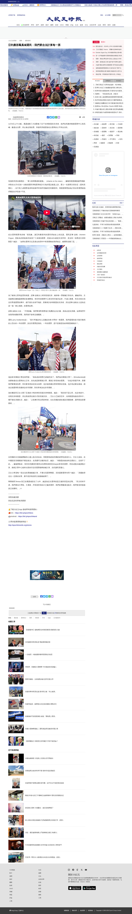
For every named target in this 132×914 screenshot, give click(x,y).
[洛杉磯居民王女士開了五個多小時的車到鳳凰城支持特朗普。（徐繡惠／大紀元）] (47, 428)
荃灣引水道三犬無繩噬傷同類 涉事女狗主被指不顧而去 (109, 88)
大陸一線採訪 (101, 274)
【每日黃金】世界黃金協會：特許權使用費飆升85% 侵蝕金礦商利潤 (109, 85)
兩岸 (47, 25)
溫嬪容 (102, 143)
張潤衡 (110, 135)
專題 (10, 894)
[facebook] (73, 869)
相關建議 (66, 910)
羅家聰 (120, 128)
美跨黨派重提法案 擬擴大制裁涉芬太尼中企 (109, 71)
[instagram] (68, 869)
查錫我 (110, 143)
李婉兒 (104, 139)
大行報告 (99, 269)
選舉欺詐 (23, 618)
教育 (109, 25)
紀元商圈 (107, 15)
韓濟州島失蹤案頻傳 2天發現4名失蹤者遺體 (109, 91)
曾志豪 (96, 124)
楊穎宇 (112, 131)
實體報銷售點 (21, 15)
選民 (30, 618)
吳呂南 (112, 128)
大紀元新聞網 (12, 40)
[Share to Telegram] (53, 117)
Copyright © (99, 910)
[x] (81, 869)
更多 (117, 143)
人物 (10, 901)
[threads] (77, 869)
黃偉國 (96, 131)
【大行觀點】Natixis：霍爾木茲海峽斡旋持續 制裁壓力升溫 (109, 49)
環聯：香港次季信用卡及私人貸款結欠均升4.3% (108, 59)
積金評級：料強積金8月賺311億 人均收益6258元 (108, 74)
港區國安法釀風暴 (102, 272)
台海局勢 (99, 255)
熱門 (37, 25)
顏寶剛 (104, 131)
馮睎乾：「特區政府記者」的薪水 (106, 94)
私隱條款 (90, 910)
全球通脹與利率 (101, 253)
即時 (32, 25)
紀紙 (99, 25)
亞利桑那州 (57, 618)
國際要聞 (28, 40)
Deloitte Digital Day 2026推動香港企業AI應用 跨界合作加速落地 (109, 53)
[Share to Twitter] (51, 117)
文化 (86, 25)
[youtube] (85, 869)
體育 (104, 25)
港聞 (42, 25)
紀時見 (99, 250)
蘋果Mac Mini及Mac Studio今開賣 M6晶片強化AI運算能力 (109, 106)
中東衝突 (99, 261)
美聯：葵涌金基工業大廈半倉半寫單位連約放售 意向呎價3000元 (109, 62)
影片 (10, 873)
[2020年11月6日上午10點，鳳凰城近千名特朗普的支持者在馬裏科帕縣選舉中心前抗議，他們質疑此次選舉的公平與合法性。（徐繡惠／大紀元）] (46, 78)
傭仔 (103, 135)
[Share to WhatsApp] (56, 117)
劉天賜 (112, 124)
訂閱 (55, 613)
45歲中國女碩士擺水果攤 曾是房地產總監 (109, 109)
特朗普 (37, 618)
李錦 (117, 135)
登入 (44, 613)
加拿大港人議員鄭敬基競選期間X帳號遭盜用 (109, 97)
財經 (56, 25)
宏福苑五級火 (101, 280)
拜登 (43, 618)
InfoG (62, 25)
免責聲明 (82, 910)
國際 (51, 25)
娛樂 (113, 25)
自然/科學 (93, 25)
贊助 (101, 15)
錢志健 (96, 128)
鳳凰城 (16, 618)
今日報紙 (12, 870)
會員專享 (26, 25)
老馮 (120, 139)
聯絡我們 (74, 910)
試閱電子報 (11, 15)
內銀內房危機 (101, 266)
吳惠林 (96, 139)
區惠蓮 (96, 147)
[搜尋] (123, 15)
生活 (76, 25)
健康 (81, 25)
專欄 (67, 25)
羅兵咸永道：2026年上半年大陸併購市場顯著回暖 (109, 46)
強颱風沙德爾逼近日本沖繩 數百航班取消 (109, 103)
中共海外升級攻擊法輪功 (104, 277)
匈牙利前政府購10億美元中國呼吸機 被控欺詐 (109, 100)
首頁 (18, 25)
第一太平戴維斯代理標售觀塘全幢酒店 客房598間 (109, 56)
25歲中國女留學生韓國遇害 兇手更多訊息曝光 (109, 65)
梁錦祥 (104, 128)
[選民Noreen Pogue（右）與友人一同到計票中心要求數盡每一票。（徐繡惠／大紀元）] (47, 267)
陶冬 (95, 143)
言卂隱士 (113, 139)
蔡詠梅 (120, 131)
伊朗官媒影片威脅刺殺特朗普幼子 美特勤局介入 (109, 113)
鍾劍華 (104, 124)
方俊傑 (120, 124)
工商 (39, 898)
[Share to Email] (59, 117)
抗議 (49, 618)
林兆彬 (96, 135)
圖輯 (39, 894)
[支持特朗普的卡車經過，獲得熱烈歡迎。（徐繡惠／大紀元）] (47, 152)
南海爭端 (99, 258)
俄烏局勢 (99, 264)
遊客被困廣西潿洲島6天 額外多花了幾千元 (108, 68)
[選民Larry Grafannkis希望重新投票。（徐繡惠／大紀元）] (47, 348)
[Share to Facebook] (48, 117)
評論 (71, 25)
